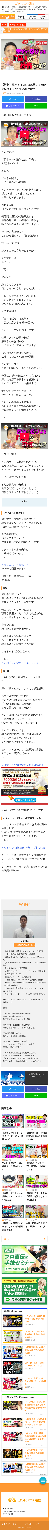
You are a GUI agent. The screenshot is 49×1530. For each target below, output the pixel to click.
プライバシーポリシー (11, 1524)
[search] (44, 1239)
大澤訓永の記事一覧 (24, 945)
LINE (36, 106)
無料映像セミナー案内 (21, 17)
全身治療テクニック (33, 17)
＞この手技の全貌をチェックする (20, 662)
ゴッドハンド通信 (24, 3)
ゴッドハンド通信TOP (7, 17)
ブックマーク (12, 106)
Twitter (13, 99)
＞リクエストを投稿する (15, 564)
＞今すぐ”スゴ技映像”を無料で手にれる (23, 847)
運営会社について (32, 1524)
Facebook (37, 99)
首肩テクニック (43, 17)
